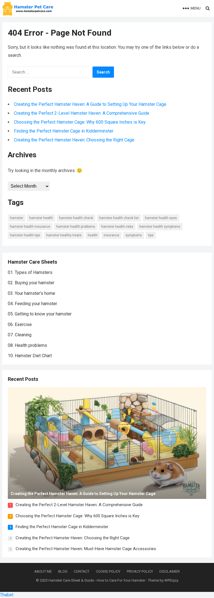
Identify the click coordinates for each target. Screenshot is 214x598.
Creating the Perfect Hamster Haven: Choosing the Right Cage (74, 140)
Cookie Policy (108, 571)
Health (93, 235)
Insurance (111, 235)
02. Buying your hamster (31, 282)
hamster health (41, 218)
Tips (151, 235)
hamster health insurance (30, 227)
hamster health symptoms (159, 227)
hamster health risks (117, 227)
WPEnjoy (171, 580)
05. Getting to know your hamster (40, 314)
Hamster (16, 218)
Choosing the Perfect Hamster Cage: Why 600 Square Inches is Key (80, 122)
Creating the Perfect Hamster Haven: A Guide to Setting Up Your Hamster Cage (90, 104)
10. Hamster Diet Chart (30, 355)
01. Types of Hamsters (30, 272)
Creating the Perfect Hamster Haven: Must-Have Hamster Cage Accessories (86, 548)
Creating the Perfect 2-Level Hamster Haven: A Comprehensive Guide (81, 113)
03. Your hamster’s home (31, 293)
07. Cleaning (19, 334)
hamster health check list (119, 218)
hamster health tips (25, 235)
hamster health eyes (161, 218)
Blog (62, 571)
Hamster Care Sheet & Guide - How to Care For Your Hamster (96, 580)
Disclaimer (169, 571)
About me (43, 571)
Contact (81, 571)
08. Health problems (27, 345)
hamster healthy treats (64, 235)
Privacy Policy (140, 571)
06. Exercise (20, 324)
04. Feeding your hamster (32, 303)
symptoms (133, 235)
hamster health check (76, 218)
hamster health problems (75, 227)
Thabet (6, 594)
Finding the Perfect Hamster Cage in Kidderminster (63, 131)
